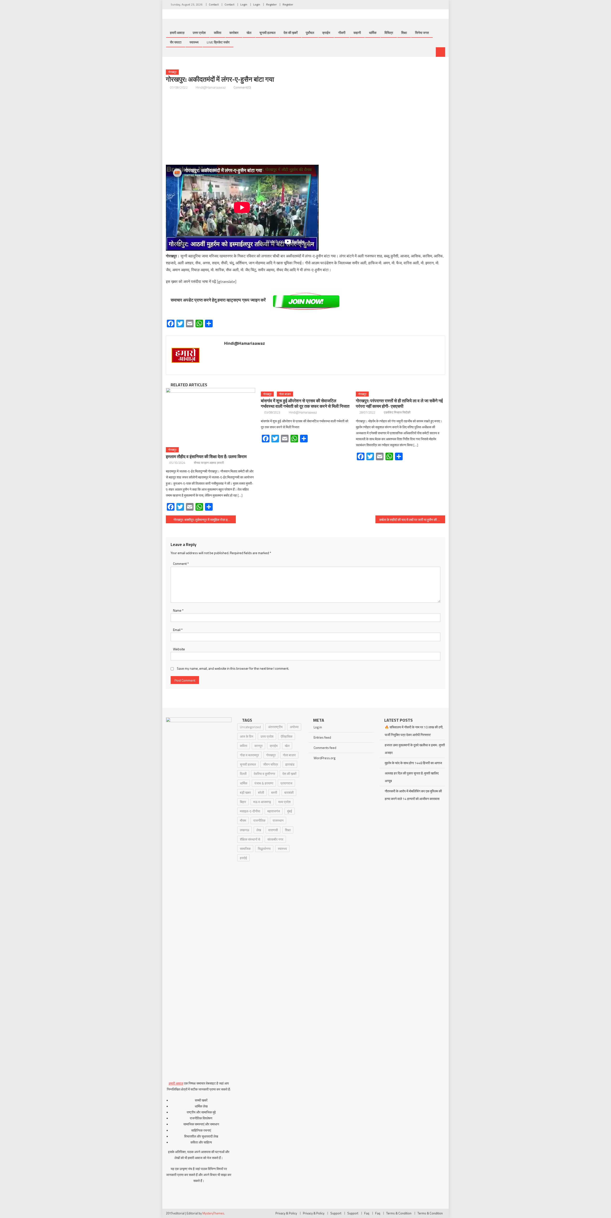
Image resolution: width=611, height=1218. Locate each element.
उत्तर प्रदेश (199, 32)
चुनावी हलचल (267, 32)
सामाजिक (245, 848)
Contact (214, 4)
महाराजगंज (273, 811)
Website (179, 648)
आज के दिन (246, 736)
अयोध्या (294, 726)
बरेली (261, 792)
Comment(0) (242, 87)
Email (178, 629)
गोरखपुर (172, 72)
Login (243, 4)
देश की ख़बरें (291, 32)
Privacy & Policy (286, 1213)
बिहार (243, 801)
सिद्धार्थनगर (264, 848)
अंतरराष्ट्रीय (275, 726)
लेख (258, 829)
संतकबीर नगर (275, 839)
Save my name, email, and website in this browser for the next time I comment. (233, 668)
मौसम (243, 820)
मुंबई (289, 811)
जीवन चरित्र (270, 764)
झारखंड (290, 764)
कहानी (357, 32)
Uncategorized (250, 726)
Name (178, 610)
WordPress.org (324, 757)
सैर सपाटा (175, 42)
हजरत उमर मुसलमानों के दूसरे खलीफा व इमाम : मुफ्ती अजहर (415, 748)
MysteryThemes (213, 1213)
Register (271, 4)
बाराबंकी (289, 792)
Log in (318, 727)
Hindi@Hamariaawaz (211, 87)
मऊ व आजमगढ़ (262, 801)
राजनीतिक (259, 820)
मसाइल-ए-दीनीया (250, 811)
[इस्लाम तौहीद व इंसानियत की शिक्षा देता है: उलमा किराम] (210, 416)
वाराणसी (273, 829)
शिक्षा (404, 32)
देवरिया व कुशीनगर (264, 773)
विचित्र (389, 32)
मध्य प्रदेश (284, 801)
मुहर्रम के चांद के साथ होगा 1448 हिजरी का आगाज (413, 762)
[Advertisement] (305, 127)
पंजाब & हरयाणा (263, 783)
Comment (181, 563)
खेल (249, 32)
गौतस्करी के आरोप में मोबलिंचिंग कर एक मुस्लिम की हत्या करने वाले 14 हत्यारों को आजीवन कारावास (413, 795)
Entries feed (322, 737)
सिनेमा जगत (422, 32)
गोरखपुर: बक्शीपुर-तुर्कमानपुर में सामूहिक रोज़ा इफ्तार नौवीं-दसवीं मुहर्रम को (205, 519)
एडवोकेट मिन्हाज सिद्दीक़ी (397, 412)
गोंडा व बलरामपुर (249, 754)
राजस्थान (278, 820)
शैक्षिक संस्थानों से (250, 839)
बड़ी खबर (245, 792)
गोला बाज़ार (285, 394)
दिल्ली (243, 773)
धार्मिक (372, 32)
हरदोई (243, 857)
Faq (366, 1213)
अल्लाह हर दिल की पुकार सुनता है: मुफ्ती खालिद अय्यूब (412, 777)
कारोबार (233, 32)
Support (335, 1213)
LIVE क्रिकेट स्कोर (218, 42)
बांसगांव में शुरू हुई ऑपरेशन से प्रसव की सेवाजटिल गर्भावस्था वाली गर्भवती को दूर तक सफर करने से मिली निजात (305, 403)
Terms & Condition (398, 1213)
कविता (217, 32)
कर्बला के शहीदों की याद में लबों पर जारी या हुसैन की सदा (410, 519)
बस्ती (274, 792)
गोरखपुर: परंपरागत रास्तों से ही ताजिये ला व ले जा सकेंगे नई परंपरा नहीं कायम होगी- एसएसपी (399, 403)
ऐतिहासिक (286, 736)
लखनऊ (244, 829)
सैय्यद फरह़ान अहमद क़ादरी (209, 462)
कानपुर (258, 745)
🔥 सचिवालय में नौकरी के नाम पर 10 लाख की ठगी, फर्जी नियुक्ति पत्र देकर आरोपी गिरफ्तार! (414, 731)
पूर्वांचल (310, 32)
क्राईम (326, 32)
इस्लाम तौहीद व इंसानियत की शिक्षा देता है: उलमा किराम (206, 456)
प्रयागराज (286, 783)
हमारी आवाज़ (177, 32)
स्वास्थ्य (194, 42)
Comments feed (325, 747)
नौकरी (341, 32)
